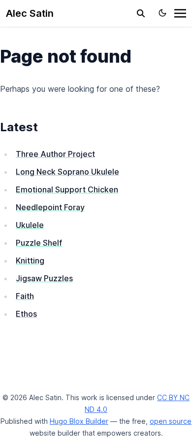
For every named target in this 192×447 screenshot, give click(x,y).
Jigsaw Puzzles (44, 278)
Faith (25, 296)
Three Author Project (55, 154)
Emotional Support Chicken (67, 189)
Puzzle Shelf (39, 243)
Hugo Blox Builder (79, 421)
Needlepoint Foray (50, 207)
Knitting (30, 260)
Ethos (26, 314)
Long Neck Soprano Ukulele (67, 172)
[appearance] (162, 12)
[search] (141, 13)
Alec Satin (30, 13)
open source (171, 421)
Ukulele (30, 225)
